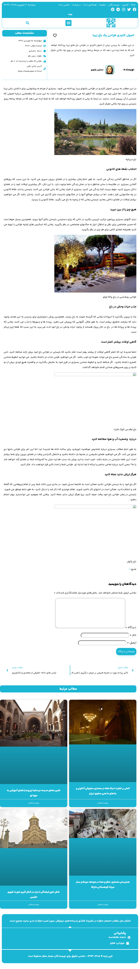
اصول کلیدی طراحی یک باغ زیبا (113, 35)
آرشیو (125, 5)
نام (133, 635)
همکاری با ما (90, 5)
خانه (133, 5)
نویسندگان (114, 5)
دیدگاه (130, 627)
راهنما (103, 5)
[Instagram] (123, 9)
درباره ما (76, 5)
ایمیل (131, 642)
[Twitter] (129, 9)
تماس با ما (64, 5)
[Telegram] (118, 9)
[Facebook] (134, 9)
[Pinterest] (112, 9)
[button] (68, 23)
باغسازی (32, 51)
